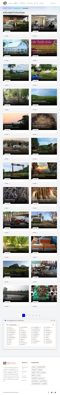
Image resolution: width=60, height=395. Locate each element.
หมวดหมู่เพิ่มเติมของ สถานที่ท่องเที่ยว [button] (15, 320)
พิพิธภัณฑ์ (48, 330)
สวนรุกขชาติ (48, 343)
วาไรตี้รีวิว (22, 3)
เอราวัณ (38, 375)
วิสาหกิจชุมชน (37, 341)
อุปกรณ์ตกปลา (35, 381)
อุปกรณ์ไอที (34, 378)
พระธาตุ (10, 336)
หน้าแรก (11, 3)
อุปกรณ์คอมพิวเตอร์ (36, 383)
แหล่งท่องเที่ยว (23, 328)
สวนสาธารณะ (12, 330)
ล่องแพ (22, 339)
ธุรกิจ (35, 3)
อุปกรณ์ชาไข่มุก (43, 381)
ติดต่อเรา (24, 380)
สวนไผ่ (35, 343)
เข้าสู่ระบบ (53, 3)
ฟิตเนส (10, 339)
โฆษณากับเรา (24, 372)
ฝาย (9, 344)
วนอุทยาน (48, 339)
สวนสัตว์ (23, 344)
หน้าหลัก (5, 8)
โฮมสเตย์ (40, 369)
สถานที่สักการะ (35, 334)
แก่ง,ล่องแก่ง (24, 343)
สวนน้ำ (35, 337)
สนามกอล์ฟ (23, 337)
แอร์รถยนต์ (43, 372)
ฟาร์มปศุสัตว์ (37, 327)
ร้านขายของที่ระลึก (47, 333)
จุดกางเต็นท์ (11, 334)
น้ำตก (35, 339)
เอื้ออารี (33, 375)
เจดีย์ (47, 337)
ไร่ (22, 329)
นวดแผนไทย (36, 329)
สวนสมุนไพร (24, 336)
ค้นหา (16, 3)
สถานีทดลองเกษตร (35, 336)
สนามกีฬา (48, 334)
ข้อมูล (40, 3)
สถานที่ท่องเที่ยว (17, 8)
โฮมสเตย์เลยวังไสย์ (41, 367)
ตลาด (47, 329)
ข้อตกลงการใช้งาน (24, 376)
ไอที (38, 372)
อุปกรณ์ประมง (41, 378)
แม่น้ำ (10, 341)
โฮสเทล (33, 367)
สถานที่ (10, 8)
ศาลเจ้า (47, 336)
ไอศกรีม (33, 372)
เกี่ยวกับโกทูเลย (25, 368)
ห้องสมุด (23, 330)
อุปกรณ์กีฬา (44, 383)
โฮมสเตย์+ (34, 369)
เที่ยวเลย (29, 3)
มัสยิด (22, 341)
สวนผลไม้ (23, 332)
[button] (30, 325)
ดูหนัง (10, 343)
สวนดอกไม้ (48, 327)
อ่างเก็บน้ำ (36, 332)
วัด (10, 327)
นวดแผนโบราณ (48, 341)
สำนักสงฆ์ (11, 329)
